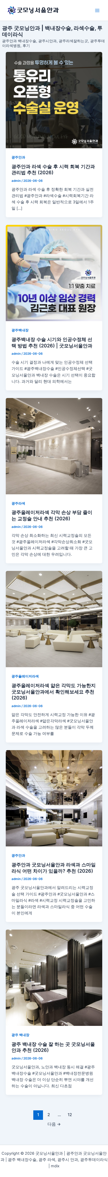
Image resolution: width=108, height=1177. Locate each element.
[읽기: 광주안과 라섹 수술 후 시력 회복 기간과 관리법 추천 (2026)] (54, 100)
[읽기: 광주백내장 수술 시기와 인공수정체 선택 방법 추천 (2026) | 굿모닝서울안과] (54, 273)
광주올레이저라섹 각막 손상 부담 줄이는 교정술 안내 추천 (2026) (52, 515)
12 (70, 1114)
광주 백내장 (20, 1035)
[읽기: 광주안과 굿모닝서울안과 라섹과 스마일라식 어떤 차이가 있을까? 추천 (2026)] (54, 798)
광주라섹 (18, 503)
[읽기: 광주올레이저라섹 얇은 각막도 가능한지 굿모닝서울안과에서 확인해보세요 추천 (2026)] (54, 619)
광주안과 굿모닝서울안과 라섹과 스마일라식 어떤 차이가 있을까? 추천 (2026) (54, 868)
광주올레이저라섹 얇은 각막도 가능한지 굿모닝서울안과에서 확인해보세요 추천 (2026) (54, 691)
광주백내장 (20, 330)
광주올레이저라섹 (25, 676)
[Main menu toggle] (97, 10)
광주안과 (18, 157)
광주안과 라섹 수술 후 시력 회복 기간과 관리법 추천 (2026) (53, 169)
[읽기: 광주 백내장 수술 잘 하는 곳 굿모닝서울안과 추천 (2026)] (54, 978)
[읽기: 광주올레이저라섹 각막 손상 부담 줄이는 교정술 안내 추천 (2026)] (54, 446)
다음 (54, 1124)
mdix (55, 1166)
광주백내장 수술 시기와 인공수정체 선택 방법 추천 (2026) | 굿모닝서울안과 (52, 342)
